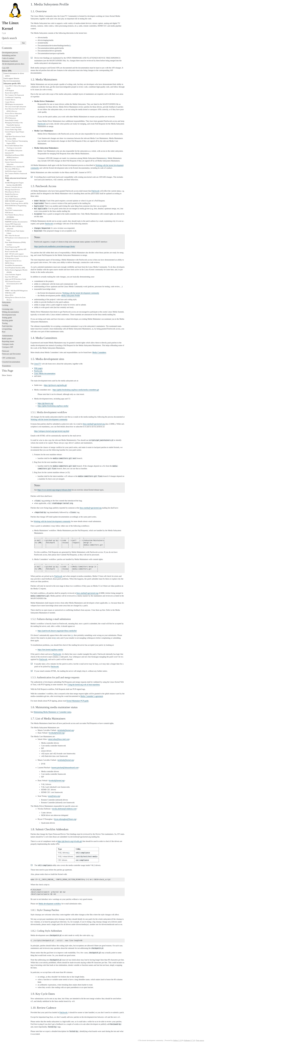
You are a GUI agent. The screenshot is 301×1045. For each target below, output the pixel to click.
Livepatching (7, 329)
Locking (5, 305)
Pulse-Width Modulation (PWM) (15, 199)
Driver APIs (7, 71)
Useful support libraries (11, 78)
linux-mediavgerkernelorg (94, 424)
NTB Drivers (9, 212)
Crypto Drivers (9, 102)
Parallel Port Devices (11, 194)
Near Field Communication (13, 210)
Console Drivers (10, 100)
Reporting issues (8, 341)
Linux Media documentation (44, 374)
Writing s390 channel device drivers (16, 256)
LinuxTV (37, 364)
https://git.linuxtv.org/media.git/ (55, 385)
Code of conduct (8, 58)
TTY (6, 288)
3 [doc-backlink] (31, 664)
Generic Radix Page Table (13, 129)
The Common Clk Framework (14, 95)
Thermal (7, 286)
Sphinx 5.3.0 (177, 1040)
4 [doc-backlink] (31, 671)
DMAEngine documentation (14, 104)
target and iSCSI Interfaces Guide (15, 279)
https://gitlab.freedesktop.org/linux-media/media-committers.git (76, 390)
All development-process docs (13, 64)
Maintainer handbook (10, 61)
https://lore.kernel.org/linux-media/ (50, 650)
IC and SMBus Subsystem (13, 150)
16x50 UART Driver (11, 196)
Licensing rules (7, 309)
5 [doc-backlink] (31, 865)
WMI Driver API (10, 293)
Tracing (5, 323)
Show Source (7, 375)
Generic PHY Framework (13, 224)
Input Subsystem (10, 160)
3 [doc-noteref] (72, 635)
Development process (10, 53)
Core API (5, 68)
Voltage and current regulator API (15, 249)
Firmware (5, 351)
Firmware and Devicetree (11, 354)
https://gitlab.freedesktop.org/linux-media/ (53, 406)
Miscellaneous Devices (12, 192)
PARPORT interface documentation (16, 222)
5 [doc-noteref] (68, 852)
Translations (6, 366)
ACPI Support (9, 90)
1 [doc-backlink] (31, 58)
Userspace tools (8, 344)
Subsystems (6, 302)
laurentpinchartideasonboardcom (64, 768)
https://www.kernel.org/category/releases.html (54, 490)
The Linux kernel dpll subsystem (15, 106)
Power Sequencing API (12, 247)
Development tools (9, 315)
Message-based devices (12, 189)
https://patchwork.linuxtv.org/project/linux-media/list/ (57, 631)
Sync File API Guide (11, 277)
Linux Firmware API (11, 116)
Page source (200, 1040)
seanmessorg (54, 796)
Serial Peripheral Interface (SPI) (15, 268)
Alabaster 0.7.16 (189, 1040)
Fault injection (7, 326)
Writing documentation (10, 312)
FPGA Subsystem (10, 118)
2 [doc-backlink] (31, 177)
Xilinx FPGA (9, 295)
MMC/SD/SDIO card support (14, 201)
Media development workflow (50, 904)
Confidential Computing (13, 97)
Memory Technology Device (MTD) (16, 203)
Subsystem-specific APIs (12, 83)
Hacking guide (7, 320)
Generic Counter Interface (13, 127)
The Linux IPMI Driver (12, 169)
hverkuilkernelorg (56, 733)
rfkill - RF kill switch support (14, 254)
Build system (7, 339)
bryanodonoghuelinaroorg (65, 819)
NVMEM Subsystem (11, 219)
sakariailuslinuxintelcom (58, 739)
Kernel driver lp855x (11, 93)
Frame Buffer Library (11, 120)
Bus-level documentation (12, 81)
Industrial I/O (9, 153)
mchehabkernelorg (66, 730)
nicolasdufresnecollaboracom (64, 809)
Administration (7, 336)
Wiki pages (38, 368)
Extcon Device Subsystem (13, 113)
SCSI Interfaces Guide (12, 258)
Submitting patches (9, 55)
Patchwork (42, 124)
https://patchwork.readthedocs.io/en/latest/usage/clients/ (54, 246)
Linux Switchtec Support (13, 274)
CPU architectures (8, 358)
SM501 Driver (9, 263)
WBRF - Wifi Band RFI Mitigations (16, 291)
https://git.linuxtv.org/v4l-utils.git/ (69, 841)
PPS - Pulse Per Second (12, 235)
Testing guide (7, 318)
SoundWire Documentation (13, 265)
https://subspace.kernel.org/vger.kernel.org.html (51, 431)
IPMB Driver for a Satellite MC (15, 167)
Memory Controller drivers (13, 187)
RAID (7, 176)
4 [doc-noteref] (55, 638)
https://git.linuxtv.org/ (45, 403)
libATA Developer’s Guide (13, 171)
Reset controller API (11, 251)
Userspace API (7, 347)
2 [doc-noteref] (106, 158)
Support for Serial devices (13, 261)
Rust (3, 332)
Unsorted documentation (11, 362)
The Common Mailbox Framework (16, 173)
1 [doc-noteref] (70, 45)
